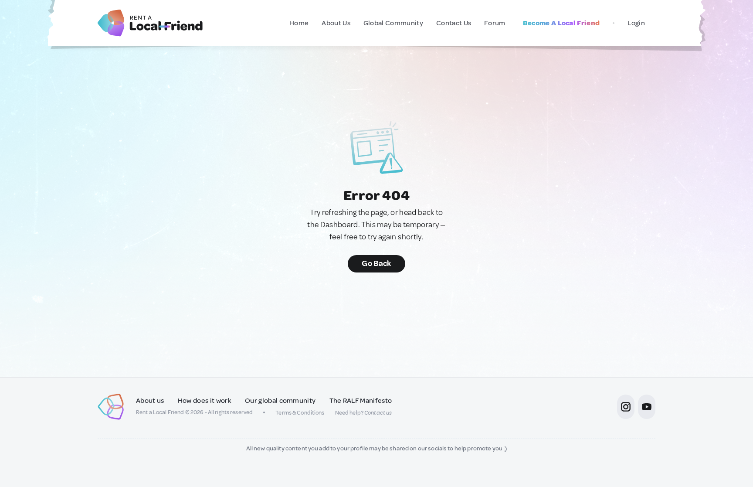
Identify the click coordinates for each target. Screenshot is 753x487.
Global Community (393, 23)
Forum (494, 23)
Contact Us (453, 23)
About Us (336, 23)
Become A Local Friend (561, 23)
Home (299, 23)
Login (636, 23)
